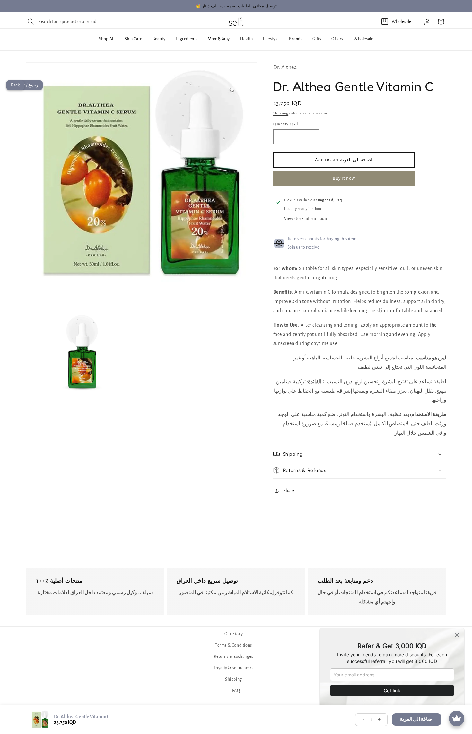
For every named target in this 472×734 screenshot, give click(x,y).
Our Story (233, 634)
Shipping (281, 113)
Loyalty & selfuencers (234, 668)
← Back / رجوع (24, 85)
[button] (61, 21)
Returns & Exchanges (233, 657)
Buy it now (344, 178)
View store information (305, 218)
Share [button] (289, 490)
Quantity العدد (285, 124)
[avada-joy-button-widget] (456, 718)
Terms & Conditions (233, 645)
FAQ (236, 690)
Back (15, 85)
